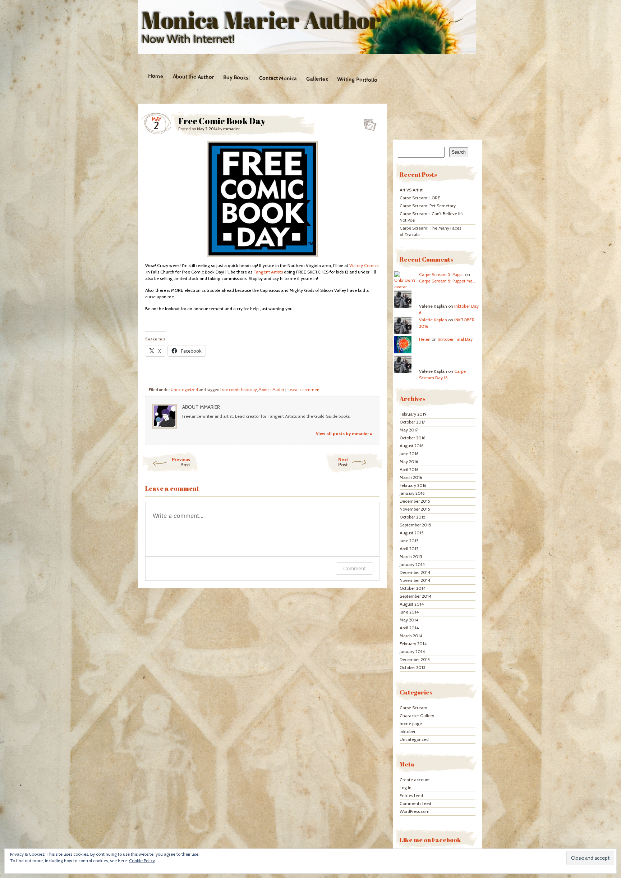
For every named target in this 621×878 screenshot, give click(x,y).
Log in (405, 787)
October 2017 (412, 422)
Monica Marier (271, 389)
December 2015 (415, 501)
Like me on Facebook (430, 840)
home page (411, 723)
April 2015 (409, 548)
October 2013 (412, 667)
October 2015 (413, 517)
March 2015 (411, 556)
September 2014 (415, 596)
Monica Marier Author (261, 20)
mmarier (231, 128)
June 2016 (409, 453)
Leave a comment (304, 389)
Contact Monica (277, 78)
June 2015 (409, 540)
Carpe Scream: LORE (420, 197)
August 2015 (412, 532)
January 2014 (412, 651)
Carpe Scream (413, 707)
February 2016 (413, 485)
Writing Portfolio (357, 79)
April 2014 (409, 627)
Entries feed (411, 795)
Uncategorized (184, 389)
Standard (368, 122)
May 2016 (409, 461)
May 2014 (409, 620)
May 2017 (409, 430)
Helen (425, 339)
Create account (415, 779)
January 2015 (412, 564)
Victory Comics (363, 265)
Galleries (317, 79)
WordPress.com (414, 811)
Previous (181, 462)
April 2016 (409, 469)
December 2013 (415, 659)
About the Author (192, 76)
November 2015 (415, 509)
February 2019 (413, 414)
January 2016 (412, 493)
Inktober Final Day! (456, 339)
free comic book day (238, 389)
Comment (354, 568)
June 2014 (409, 612)
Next (343, 462)
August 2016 (411, 445)
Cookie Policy (142, 860)
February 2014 (413, 643)
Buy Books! (236, 77)
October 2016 (412, 437)
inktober (407, 731)
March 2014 (411, 635)
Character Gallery (417, 715)
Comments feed (415, 803)
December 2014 (415, 572)
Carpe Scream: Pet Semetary (428, 205)
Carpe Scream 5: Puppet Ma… (447, 281)
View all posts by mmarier (344, 433)
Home (156, 76)
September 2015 (415, 525)
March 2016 (411, 477)
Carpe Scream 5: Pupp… (441, 274)
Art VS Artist (411, 190)
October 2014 (413, 588)
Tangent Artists (268, 272)
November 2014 (415, 580)
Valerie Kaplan (433, 319)
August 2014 (412, 604)
